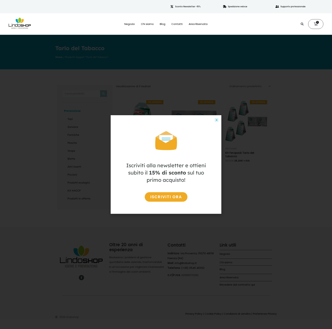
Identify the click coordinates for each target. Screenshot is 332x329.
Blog (162, 24)
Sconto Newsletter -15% (188, 6)
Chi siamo (147, 24)
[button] (302, 24)
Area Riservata (198, 24)
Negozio (129, 24)
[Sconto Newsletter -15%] (171, 6)
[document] (166, 164)
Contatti (177, 24)
